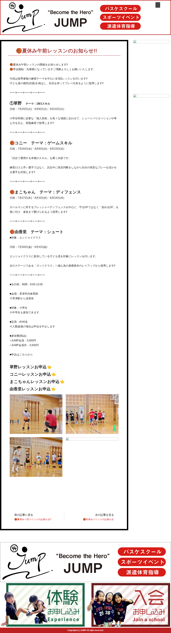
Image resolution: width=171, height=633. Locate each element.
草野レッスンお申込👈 (31, 367)
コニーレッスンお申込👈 (33, 374)
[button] (157, 5)
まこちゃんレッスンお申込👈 (37, 381)
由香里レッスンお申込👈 (33, 389)
